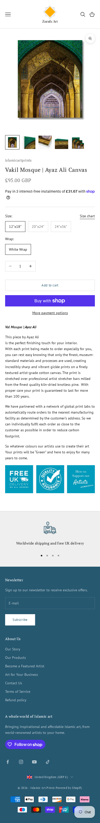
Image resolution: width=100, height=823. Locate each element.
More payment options (50, 313)
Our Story (12, 649)
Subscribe (20, 620)
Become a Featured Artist (24, 666)
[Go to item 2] (29, 142)
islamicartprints (18, 160)
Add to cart (50, 285)
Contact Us (13, 683)
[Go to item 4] (61, 142)
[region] (50, 534)
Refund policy (15, 700)
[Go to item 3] (45, 142)
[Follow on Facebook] (7, 761)
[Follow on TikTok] (47, 761)
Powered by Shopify (69, 788)
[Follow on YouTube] (34, 761)
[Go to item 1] (12, 142)
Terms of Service (17, 691)
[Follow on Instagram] (21, 761)
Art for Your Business (21, 674)
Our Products (15, 657)
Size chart (87, 216)
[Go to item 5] (78, 142)
